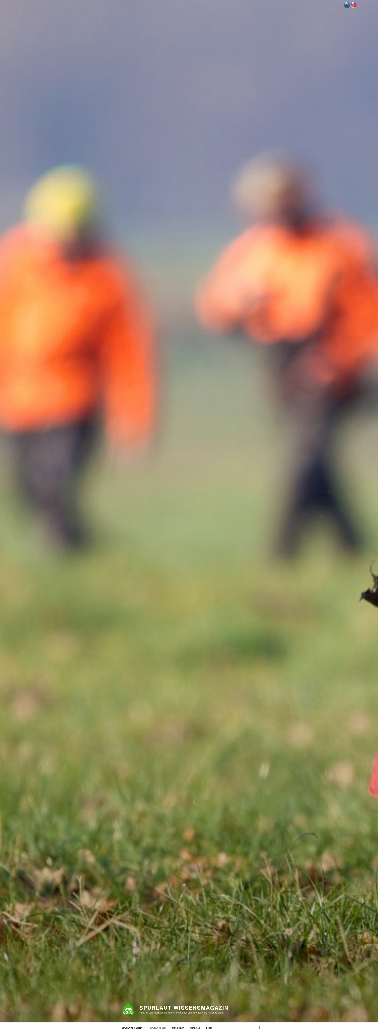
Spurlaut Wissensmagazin (184, 1007)
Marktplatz (195, 1027)
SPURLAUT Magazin (132, 1027)
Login (209, 1027)
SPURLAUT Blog (158, 1027)
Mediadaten (178, 1027)
